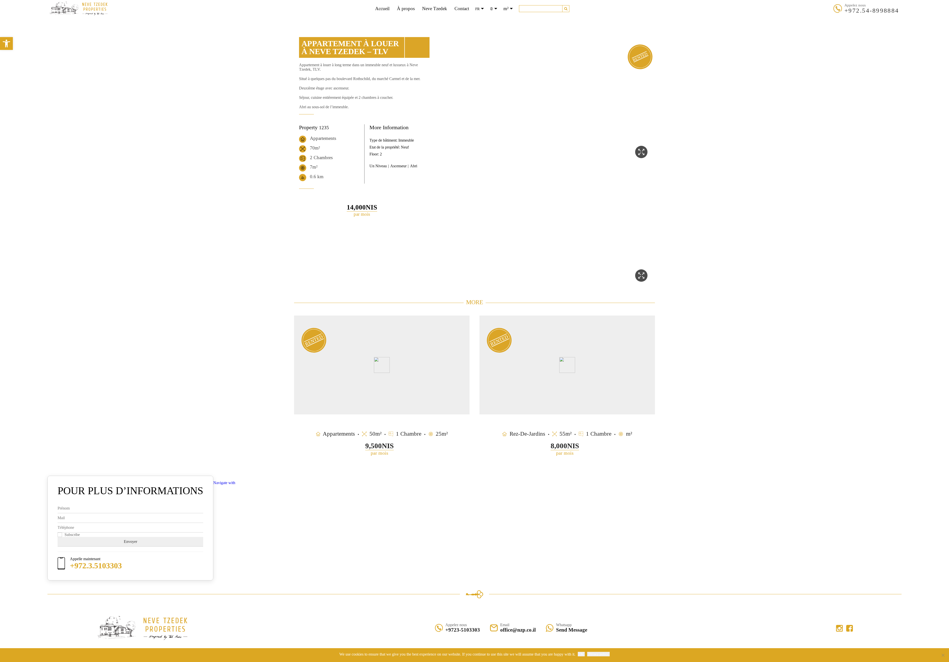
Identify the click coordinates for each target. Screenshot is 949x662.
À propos (406, 8)
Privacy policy (598, 654)
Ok (581, 654)
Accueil (382, 8)
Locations (483, 19)
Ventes (462, 19)
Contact (461, 8)
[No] (942, 655)
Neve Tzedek (434, 8)
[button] (565, 8)
